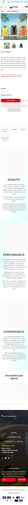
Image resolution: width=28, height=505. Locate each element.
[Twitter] (12, 458)
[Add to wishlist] (23, 100)
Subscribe (21, 479)
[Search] (6, 7)
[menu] (1, 7)
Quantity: (4, 88)
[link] (14, 127)
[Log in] (22, 7)
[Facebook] (2, 458)
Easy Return (23, 129)
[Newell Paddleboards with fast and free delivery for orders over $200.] (5, 127)
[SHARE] (26, 100)
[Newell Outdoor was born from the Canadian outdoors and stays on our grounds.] (5, 135)
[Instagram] (6, 458)
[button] (14, 110)
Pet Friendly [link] (14, 129)
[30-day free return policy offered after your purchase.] (23, 127)
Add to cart (11, 100)
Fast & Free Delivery (4, 130)
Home (2, 11)
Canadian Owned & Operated (5, 139)
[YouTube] (9, 458)
